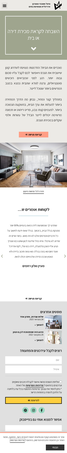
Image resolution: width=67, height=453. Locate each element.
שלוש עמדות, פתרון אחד (31, 316)
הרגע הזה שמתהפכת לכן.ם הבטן (28, 332)
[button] (4, 6)
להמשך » (39, 324)
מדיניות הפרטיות (35, 385)
